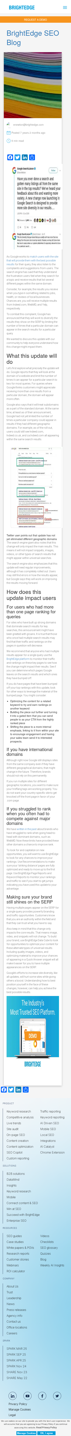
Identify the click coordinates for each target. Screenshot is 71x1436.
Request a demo (35, 19)
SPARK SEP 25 (16, 1354)
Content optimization (20, 1146)
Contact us (14, 1321)
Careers (12, 1333)
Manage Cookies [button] (26, 1433)
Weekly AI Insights (52, 1265)
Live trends (14, 1123)
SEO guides (14, 1236)
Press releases (16, 1310)
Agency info (14, 1315)
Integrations (48, 1141)
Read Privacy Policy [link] (46, 1427)
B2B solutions (16, 1174)
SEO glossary (49, 1248)
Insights (12, 1185)
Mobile (11, 1197)
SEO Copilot (14, 1152)
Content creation (18, 1141)
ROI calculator (16, 1271)
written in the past (27, 829)
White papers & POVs (20, 1248)
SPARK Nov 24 (16, 1366)
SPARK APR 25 (16, 1360)
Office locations (17, 1327)
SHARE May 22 (17, 1378)
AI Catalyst (47, 1146)
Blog (43, 1259)
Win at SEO (14, 1209)
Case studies (15, 1242)
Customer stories (18, 1259)
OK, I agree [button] (46, 1433)
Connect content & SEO (22, 1203)
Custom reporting (18, 1158)
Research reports (18, 1253)
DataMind (13, 1179)
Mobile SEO (48, 1129)
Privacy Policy (18, 1404)
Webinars (13, 1265)
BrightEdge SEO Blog (33, 37)
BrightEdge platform (18, 658)
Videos (44, 1236)
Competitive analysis (20, 1117)
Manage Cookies (20, 1409)
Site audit (12, 1129)
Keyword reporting (52, 1117)
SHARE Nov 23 (17, 1372)
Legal (12, 1415)
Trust (10, 1292)
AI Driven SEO (49, 1123)
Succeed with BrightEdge (23, 1215)
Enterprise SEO (16, 1220)
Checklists (47, 1242)
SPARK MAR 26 (17, 1348)
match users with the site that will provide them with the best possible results (32, 260)
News (11, 1304)
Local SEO (47, 1135)
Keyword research (19, 1111)
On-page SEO (16, 1135)
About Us (12, 1286)
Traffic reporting (50, 1111)
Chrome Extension (52, 1152)
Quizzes (45, 1253)
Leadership (14, 1298)
